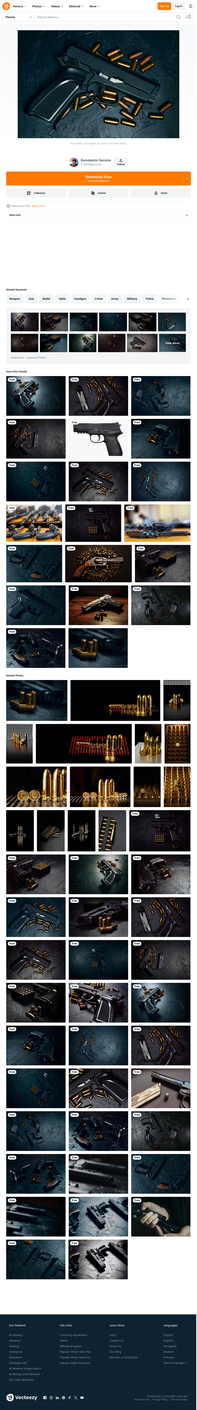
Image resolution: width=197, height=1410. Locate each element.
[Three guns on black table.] (36, 1217)
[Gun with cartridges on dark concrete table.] (36, 396)
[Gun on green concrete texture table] (36, 605)
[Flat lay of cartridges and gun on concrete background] (93, 523)
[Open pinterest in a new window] (63, 1397)
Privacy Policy (157, 1399)
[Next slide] (182, 298)
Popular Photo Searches (74, 1357)
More (92, 6)
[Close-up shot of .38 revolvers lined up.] (157, 523)
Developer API (18, 1363)
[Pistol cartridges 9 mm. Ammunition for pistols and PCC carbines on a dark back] (19, 744)
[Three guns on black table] (98, 1217)
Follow (119, 164)
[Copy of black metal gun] (98, 439)
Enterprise (15, 1352)
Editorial (74, 6)
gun (31, 299)
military (132, 299)
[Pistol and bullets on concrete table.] (36, 481)
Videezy (13, 1346)
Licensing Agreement (73, 1335)
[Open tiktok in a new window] (69, 1397)
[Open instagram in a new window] (51, 1397)
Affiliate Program (70, 1346)
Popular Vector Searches (75, 1352)
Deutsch (166, 1352)
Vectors (18, 6)
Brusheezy (15, 1335)
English (166, 1335)
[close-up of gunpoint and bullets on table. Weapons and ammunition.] (160, 1088)
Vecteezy (14, 1340)
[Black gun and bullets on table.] (160, 439)
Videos (55, 6)
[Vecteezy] (6, 6)
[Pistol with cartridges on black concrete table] (36, 439)
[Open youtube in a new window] (81, 1397)
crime (99, 299)
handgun (80, 299)
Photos (37, 6)
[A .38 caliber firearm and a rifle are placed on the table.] (34, 523)
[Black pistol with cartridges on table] (98, 1003)
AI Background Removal (24, 1374)
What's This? (38, 206)
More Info (15, 215)
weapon (14, 299)
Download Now (97, 178)
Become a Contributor (123, 1357)
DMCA (63, 1340)
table (62, 299)
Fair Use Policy (176, 1399)
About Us (115, 1346)
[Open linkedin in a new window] (57, 1397)
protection (169, 299)
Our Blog (115, 1352)
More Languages (172, 1362)
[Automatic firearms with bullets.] (160, 481)
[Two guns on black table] (34, 563)
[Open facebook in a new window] (45, 1397)
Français (166, 1357)
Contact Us (116, 1340)
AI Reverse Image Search (25, 1368)
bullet (46, 299)
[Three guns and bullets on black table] (160, 396)
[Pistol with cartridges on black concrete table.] (98, 396)
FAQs (112, 1335)
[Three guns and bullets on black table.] (160, 605)
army (115, 299)
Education (15, 1357)
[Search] (175, 17)
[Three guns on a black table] (98, 1174)
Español (166, 1340)
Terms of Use (138, 1399)
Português (167, 1346)
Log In (175, 6)
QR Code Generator (21, 1379)
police (150, 299)
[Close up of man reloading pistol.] (160, 1217)
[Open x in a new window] (75, 1397)
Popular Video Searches (74, 1363)
